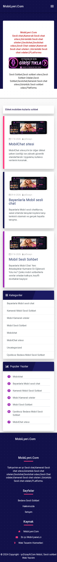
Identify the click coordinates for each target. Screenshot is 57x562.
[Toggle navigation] (52, 6)
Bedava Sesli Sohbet (28, 500)
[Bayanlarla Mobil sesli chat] (28, 183)
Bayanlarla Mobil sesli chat (20, 303)
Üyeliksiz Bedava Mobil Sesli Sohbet (26, 355)
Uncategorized (14, 347)
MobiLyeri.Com (13, 6)
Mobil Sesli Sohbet (16, 325)
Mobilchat (12, 332)
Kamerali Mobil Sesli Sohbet (21, 310)
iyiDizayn (28, 139)
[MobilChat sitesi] (28, 127)
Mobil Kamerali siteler (18, 318)
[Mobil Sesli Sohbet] (28, 242)
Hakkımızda (28, 506)
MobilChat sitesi (15, 340)
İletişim (28, 512)
